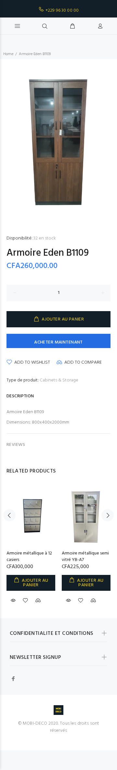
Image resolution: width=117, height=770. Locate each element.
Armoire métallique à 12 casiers (29, 557)
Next (107, 515)
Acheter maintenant (58, 342)
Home (8, 54)
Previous (9, 515)
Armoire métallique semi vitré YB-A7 (85, 557)
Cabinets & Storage (59, 380)
